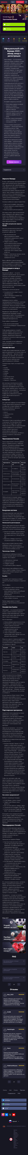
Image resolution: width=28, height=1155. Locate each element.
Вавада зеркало (14, 162)
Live (10, 1090)
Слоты (5, 1090)
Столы (16, 1090)
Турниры (22, 1090)
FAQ (19, 1093)
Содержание (11, 1093)
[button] (26, 8)
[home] (4, 2)
